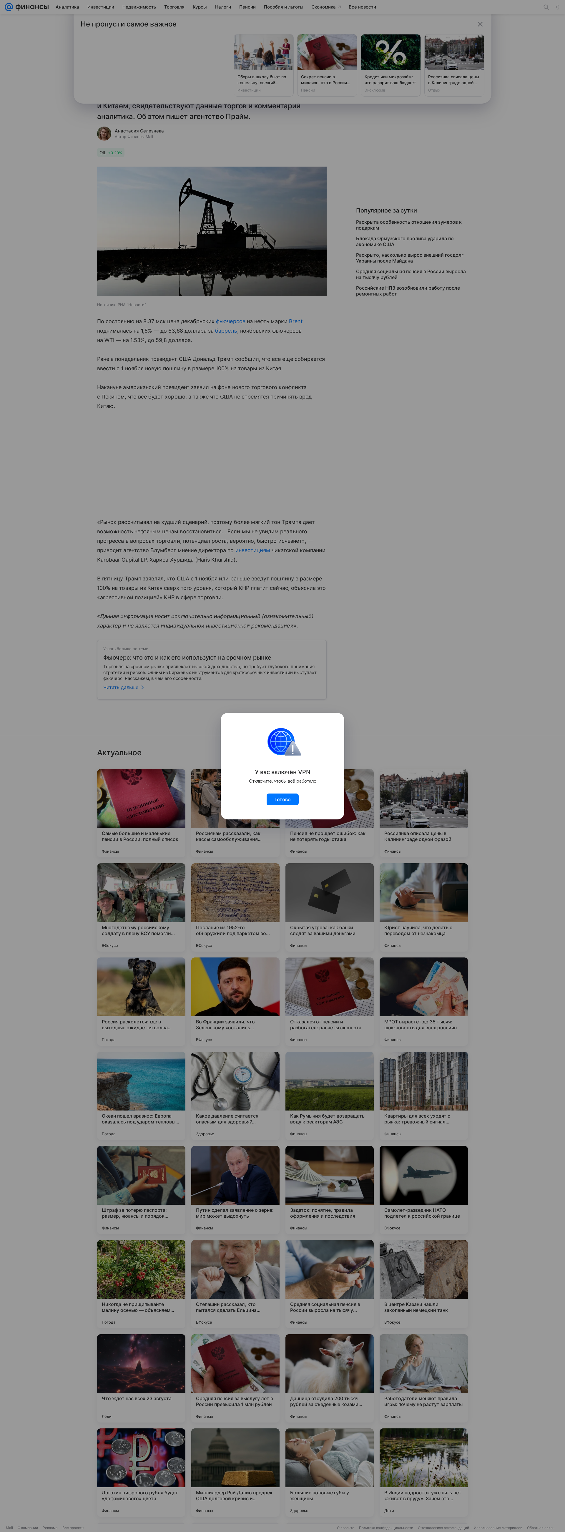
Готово (283, 799)
